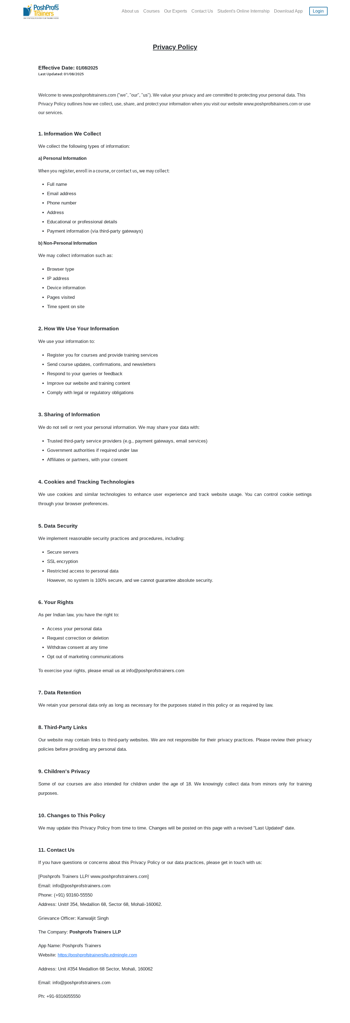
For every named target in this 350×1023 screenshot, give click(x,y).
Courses (151, 11)
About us (130, 11)
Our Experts (175, 11)
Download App (288, 11)
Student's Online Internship (243, 11)
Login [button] (318, 11)
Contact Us (202, 11)
